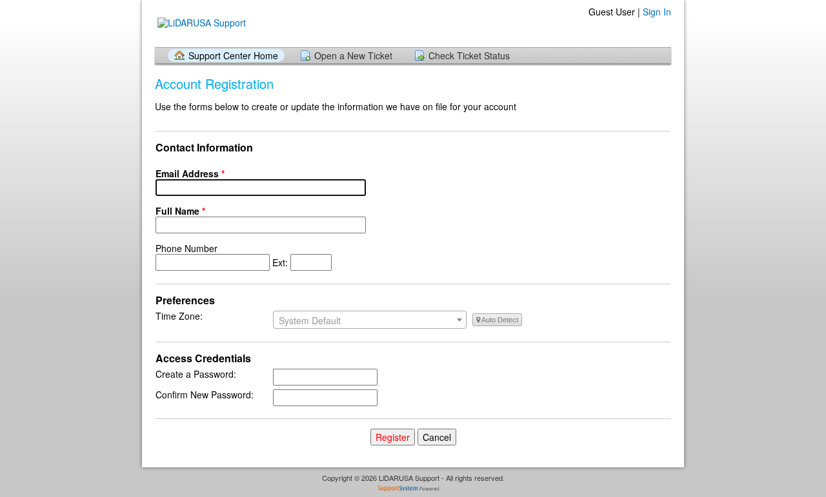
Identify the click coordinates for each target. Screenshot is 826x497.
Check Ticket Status (469, 55)
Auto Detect (499, 320)
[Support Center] (200, 23)
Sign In (657, 11)
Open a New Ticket (353, 55)
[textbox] (370, 320)
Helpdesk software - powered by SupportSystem (413, 489)
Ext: (223, 255)
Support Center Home (233, 55)
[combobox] (370, 320)
